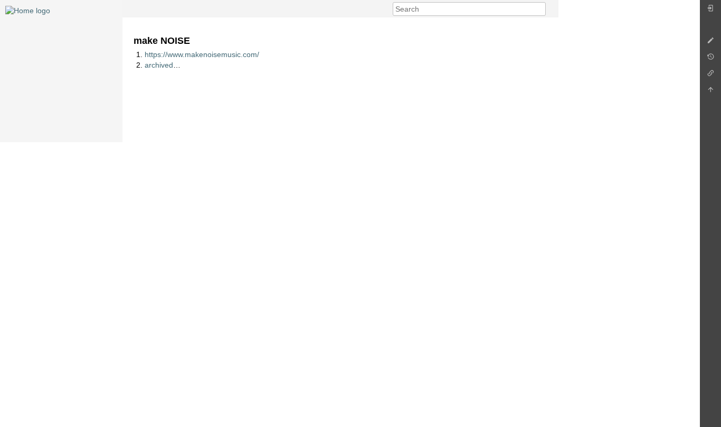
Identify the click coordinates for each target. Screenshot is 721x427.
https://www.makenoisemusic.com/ (202, 54)
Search (540, 9)
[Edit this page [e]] (710, 43)
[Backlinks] (710, 76)
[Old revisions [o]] (710, 59)
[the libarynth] (27, 10)
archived (159, 65)
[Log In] (710, 11)
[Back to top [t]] (710, 92)
